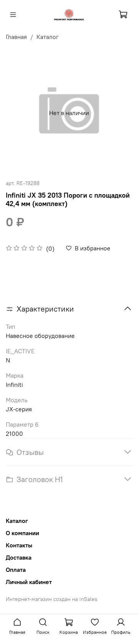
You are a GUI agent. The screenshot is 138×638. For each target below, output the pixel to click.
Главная (16, 37)
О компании (22, 533)
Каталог (47, 37)
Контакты (19, 545)
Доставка (18, 557)
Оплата (16, 569)
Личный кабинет (29, 582)
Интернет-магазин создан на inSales (51, 599)
